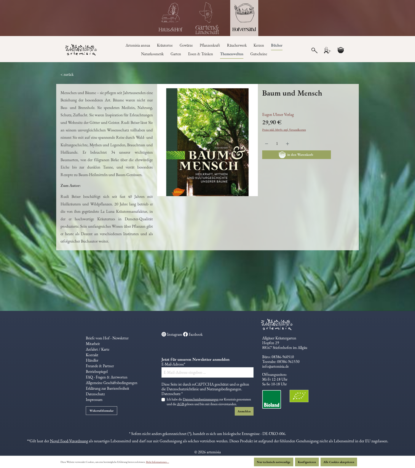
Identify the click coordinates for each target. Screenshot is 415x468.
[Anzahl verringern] (266, 144)
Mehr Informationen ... (157, 462)
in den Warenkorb (300, 154)
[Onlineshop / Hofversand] (244, 18)
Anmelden (244, 411)
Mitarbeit (93, 343)
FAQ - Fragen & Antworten (107, 377)
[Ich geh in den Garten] (207, 18)
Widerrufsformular (101, 411)
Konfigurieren (307, 462)
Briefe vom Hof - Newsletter (107, 338)
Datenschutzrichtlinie (183, 388)
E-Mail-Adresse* (173, 364)
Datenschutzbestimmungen (201, 399)
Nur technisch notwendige (273, 462)
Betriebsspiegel (97, 371)
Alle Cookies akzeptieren (338, 462)
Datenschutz (95, 393)
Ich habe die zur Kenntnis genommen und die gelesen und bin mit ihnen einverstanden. (209, 401)
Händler (92, 360)
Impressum (94, 399)
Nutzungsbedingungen (224, 388)
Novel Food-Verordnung (69, 441)
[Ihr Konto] (327, 50)
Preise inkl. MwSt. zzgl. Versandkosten (284, 130)
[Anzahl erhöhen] (287, 144)
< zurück (67, 74)
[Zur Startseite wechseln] (81, 50)
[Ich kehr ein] (171, 18)
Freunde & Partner (100, 365)
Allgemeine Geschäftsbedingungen (111, 382)
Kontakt (92, 354)
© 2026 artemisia (207, 452)
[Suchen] (314, 50)
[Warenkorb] (340, 50)
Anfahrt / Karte (97, 349)
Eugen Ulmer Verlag (278, 114)
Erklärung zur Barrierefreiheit (107, 388)
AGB (180, 404)
